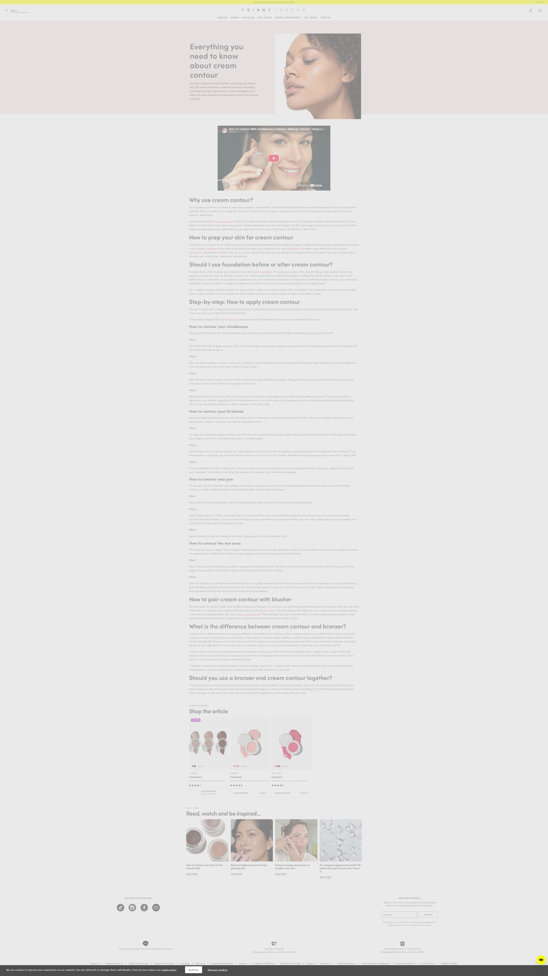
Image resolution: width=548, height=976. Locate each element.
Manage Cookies (217, 969)
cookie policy (169, 969)
